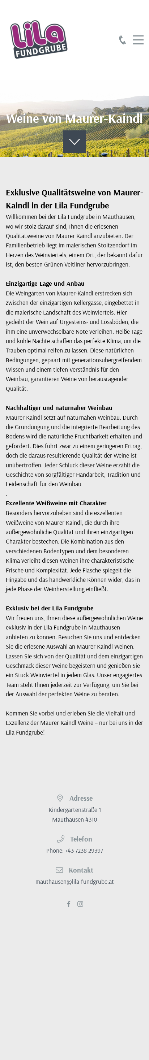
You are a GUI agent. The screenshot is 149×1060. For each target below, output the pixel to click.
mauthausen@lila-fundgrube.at (74, 881)
